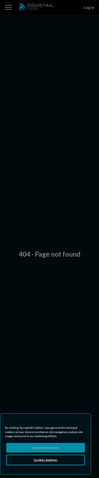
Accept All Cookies (45, 447)
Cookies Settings (45, 459)
